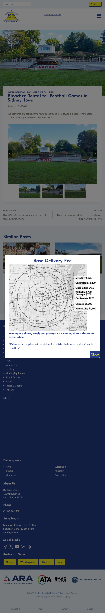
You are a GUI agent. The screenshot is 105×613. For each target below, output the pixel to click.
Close (95, 354)
